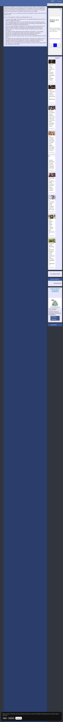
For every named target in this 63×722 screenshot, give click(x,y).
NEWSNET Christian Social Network (1, 1)
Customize (11, 718)
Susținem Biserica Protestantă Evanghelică (55, 290)
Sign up (59, 1)
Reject (4, 718)
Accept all (18, 718)
